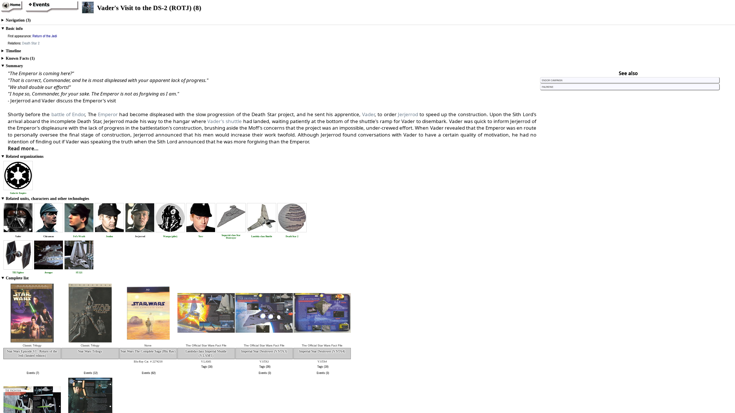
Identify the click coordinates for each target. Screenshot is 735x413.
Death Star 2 (31, 43)
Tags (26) (264, 366)
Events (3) (265, 373)
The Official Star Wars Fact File (206, 345)
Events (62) (149, 373)
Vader (368, 114)
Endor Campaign (552, 80)
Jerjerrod (408, 114)
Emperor (108, 114)
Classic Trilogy (32, 345)
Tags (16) (206, 366)
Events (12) (91, 373)
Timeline (13, 51)
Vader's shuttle (224, 121)
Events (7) (33, 373)
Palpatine (547, 86)
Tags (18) (322, 366)
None (148, 345)
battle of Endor (68, 114)
